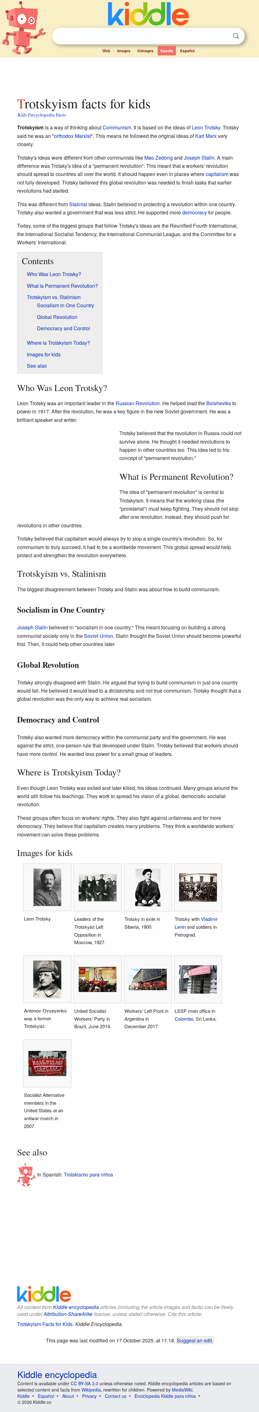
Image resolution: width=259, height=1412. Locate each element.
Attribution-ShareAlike (68, 1314)
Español (187, 51)
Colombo (184, 1018)
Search (236, 36)
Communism (117, 127)
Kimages (145, 51)
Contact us (115, 1396)
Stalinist (78, 204)
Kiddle (23, 1396)
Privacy (89, 1396)
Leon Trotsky (206, 127)
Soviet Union (98, 635)
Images (123, 51)
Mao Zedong (158, 157)
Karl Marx (206, 135)
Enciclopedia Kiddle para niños (165, 1396)
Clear (223, 36)
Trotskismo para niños (88, 1174)
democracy (194, 212)
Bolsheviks (218, 403)
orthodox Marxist (72, 135)
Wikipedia (91, 1389)
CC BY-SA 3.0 (84, 1383)
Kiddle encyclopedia (76, 1307)
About (68, 1396)
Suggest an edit (194, 1340)
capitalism (217, 174)
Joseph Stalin (199, 157)
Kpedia (166, 51)
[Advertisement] (129, 75)
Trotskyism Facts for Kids (45, 1324)
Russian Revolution (138, 403)
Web (106, 51)
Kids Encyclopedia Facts (42, 114)
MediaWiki (182, 1389)
